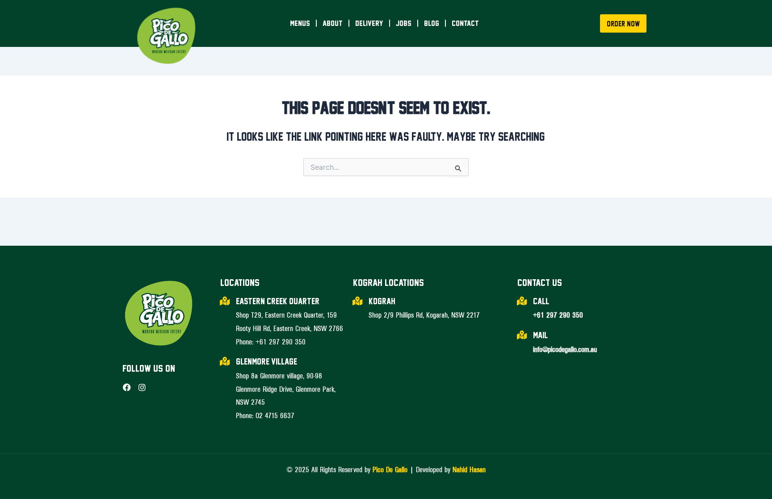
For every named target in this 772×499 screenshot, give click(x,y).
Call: (541, 301)
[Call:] (521, 301)
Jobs (403, 23)
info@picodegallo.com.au (565, 349)
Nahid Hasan (469, 469)
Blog (431, 23)
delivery (369, 23)
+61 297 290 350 (558, 314)
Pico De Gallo (390, 469)
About (333, 23)
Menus (300, 23)
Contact (465, 23)
